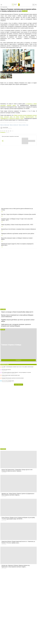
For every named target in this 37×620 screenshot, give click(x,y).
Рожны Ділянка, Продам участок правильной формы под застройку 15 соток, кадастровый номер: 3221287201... (18, 518)
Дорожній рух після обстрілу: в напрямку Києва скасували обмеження (18, 229)
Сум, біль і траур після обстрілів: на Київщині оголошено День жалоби (18, 214)
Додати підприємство (18, 384)
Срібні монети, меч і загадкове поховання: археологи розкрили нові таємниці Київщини (16, 325)
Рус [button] (33, 4)
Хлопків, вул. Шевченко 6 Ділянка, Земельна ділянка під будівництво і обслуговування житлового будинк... (15, 566)
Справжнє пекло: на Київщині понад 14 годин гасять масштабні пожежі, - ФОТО (17, 219)
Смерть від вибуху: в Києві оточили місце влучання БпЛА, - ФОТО (17, 224)
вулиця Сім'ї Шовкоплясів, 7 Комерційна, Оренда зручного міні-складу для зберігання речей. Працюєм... (17, 470)
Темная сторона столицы (11, 345)
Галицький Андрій (5, 127)
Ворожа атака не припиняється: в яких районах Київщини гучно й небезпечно (17, 315)
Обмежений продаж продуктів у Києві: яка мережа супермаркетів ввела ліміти (17, 244)
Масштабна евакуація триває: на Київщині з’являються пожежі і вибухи (17, 238)
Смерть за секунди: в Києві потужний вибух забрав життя (17, 312)
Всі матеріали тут (18, 360)
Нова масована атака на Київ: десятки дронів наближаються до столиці (17, 209)
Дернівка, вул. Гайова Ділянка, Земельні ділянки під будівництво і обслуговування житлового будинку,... (18, 494)
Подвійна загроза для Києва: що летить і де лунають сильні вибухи (17, 320)
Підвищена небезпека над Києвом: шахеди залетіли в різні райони (17, 233)
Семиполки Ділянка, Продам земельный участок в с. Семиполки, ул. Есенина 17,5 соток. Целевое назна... (18, 542)
